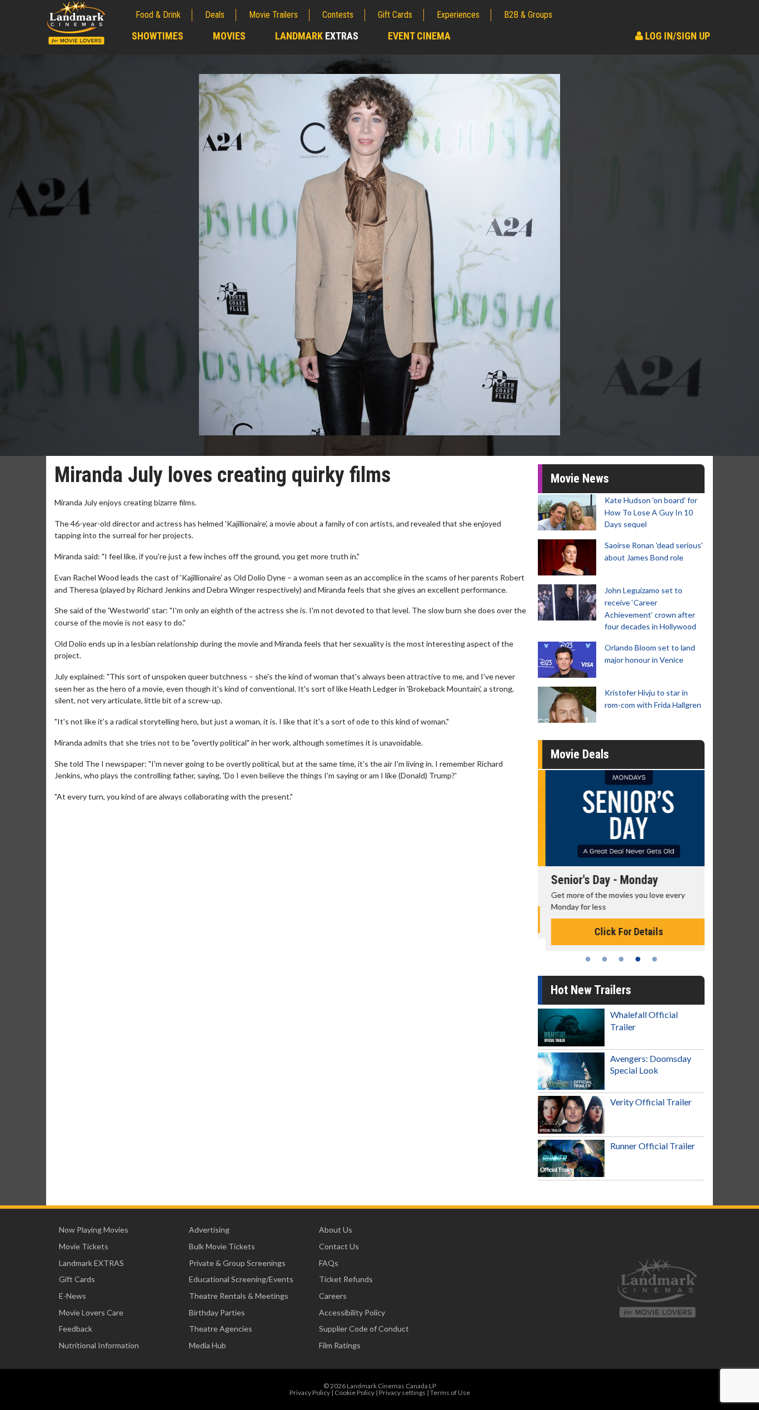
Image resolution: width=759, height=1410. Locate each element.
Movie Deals (580, 754)
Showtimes (157, 36)
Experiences (458, 14)
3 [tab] (621, 959)
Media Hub (207, 1345)
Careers (333, 1295)
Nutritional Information (99, 1345)
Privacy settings (402, 1392)
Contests (337, 14)
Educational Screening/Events (241, 1279)
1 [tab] (587, 959)
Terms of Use (450, 1392)
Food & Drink (158, 14)
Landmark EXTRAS (91, 1263)
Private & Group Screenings (237, 1263)
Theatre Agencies (220, 1328)
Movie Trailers (273, 14)
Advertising (209, 1229)
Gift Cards (395, 14)
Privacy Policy (309, 1392)
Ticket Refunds (346, 1279)
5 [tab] (654, 959)
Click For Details (621, 931)
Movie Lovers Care (91, 1312)
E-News (72, 1295)
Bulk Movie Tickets (222, 1246)
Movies (229, 36)
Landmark (316, 36)
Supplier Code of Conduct (364, 1328)
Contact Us (339, 1246)
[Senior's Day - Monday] (621, 818)
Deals (214, 14)
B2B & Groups (528, 14)
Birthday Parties (217, 1312)
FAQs (328, 1263)
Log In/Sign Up (676, 36)
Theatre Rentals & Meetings (238, 1295)
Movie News (580, 478)
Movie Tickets (83, 1246)
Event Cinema (419, 36)
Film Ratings (340, 1345)
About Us (335, 1229)
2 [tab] (604, 959)
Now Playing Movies (93, 1229)
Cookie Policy (354, 1392)
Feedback (75, 1328)
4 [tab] (637, 959)
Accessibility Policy (352, 1312)
